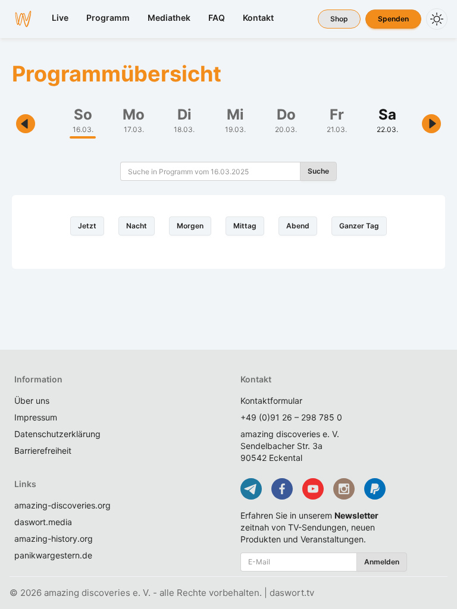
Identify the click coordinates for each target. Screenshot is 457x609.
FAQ (216, 17)
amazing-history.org (53, 538)
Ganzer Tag (359, 225)
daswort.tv (292, 592)
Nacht (136, 225)
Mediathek (169, 17)
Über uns (31, 400)
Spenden (393, 18)
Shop (339, 18)
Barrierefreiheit (42, 450)
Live (60, 17)
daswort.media (43, 522)
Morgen (190, 225)
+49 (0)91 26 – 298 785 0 (291, 417)
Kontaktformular (271, 400)
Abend (297, 225)
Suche (318, 171)
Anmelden (381, 561)
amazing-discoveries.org (62, 505)
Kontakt (258, 17)
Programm (108, 17)
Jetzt (87, 225)
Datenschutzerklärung (57, 434)
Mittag (244, 225)
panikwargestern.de (53, 555)
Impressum (35, 417)
